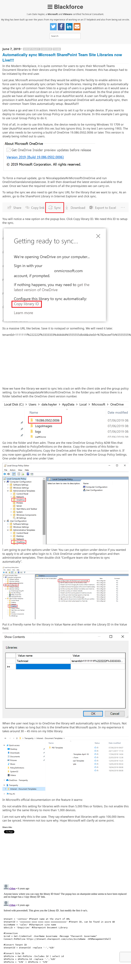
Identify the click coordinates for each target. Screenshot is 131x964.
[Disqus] (65, 923)
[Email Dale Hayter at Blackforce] (77, 26)
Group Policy (31, 49)
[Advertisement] (65, 361)
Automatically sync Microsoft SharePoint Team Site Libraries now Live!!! (62, 57)
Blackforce (67, 6)
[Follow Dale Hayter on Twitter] (53, 26)
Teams (56, 49)
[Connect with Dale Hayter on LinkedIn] (69, 26)
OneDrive (46, 49)
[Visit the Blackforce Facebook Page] (61, 26)
